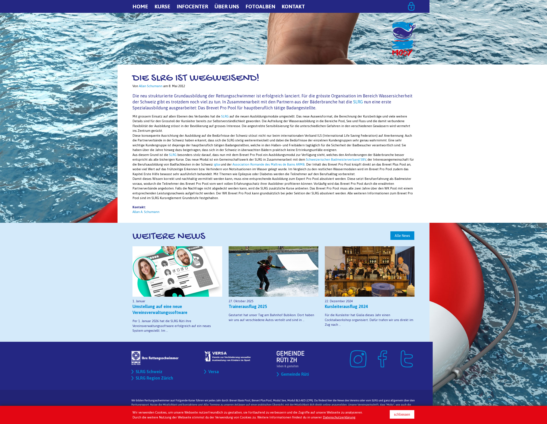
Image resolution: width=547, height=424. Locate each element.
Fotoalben (260, 6)
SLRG (358, 101)
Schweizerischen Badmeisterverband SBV (336, 159)
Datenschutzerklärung (339, 417)
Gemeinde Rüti (295, 374)
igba (217, 164)
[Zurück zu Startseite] (404, 23)
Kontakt (293, 6)
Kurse (162, 6)
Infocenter (192, 6)
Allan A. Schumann (145, 212)
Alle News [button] (402, 236)
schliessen (402, 414)
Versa (213, 371)
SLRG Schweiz (149, 371)
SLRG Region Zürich (154, 378)
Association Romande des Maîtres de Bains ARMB (268, 164)
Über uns (227, 6)
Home (140, 6)
